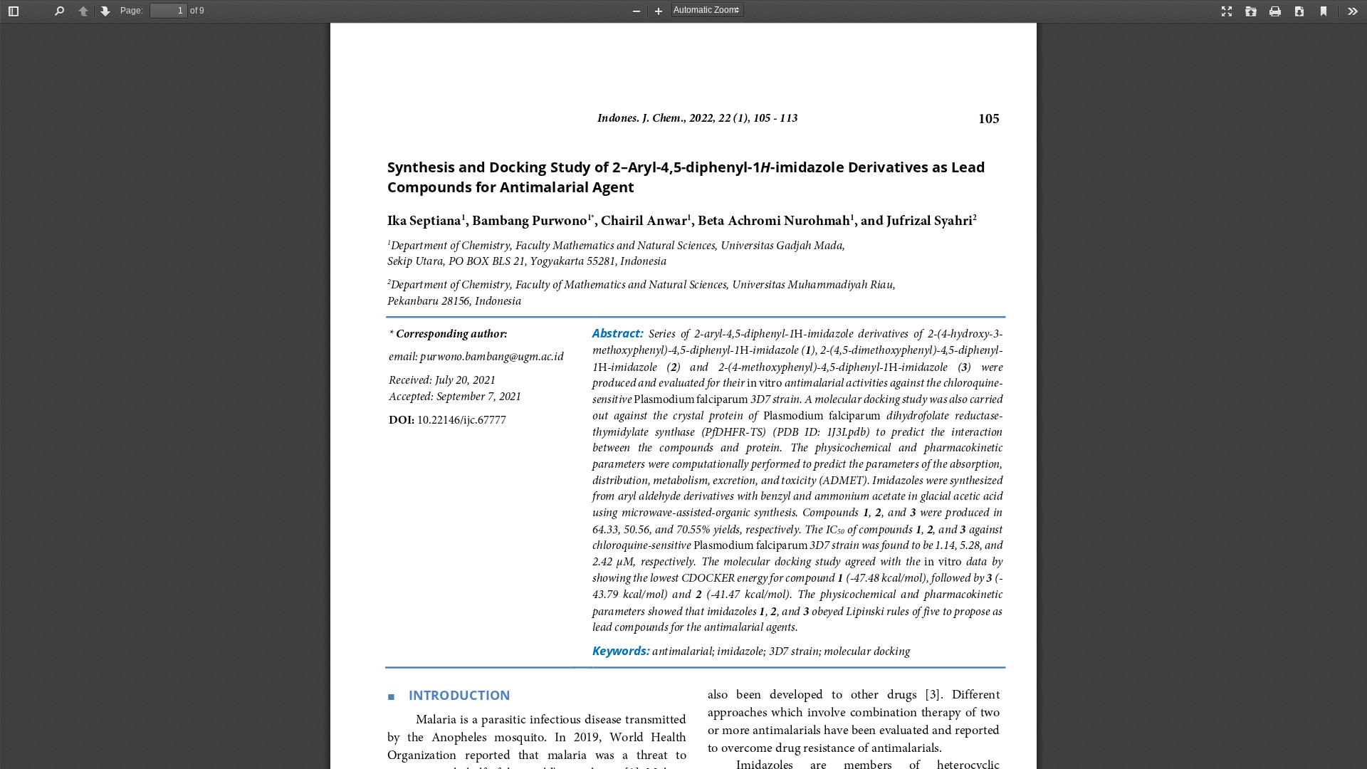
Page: (131, 11)
